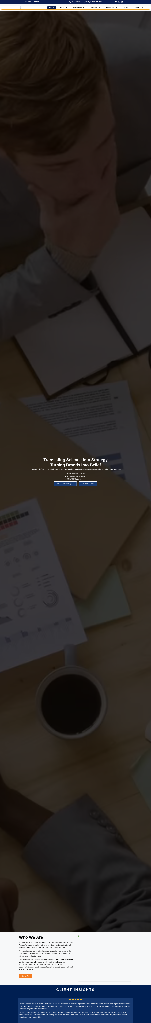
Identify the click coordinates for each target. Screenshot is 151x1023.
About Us (63, 7)
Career (125, 7)
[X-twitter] (119, 2)
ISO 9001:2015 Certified (30, 2)
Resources (110, 7)
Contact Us (138, 7)
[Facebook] (116, 2)
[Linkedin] (122, 2)
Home (51, 7)
